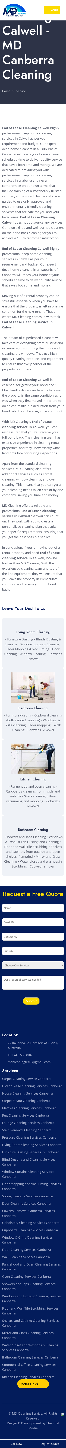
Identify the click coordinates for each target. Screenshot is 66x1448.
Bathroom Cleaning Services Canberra (30, 1357)
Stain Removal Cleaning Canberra (26, 1130)
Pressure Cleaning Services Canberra (29, 1137)
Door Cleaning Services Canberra (26, 1203)
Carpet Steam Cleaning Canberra (26, 1101)
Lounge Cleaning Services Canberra (28, 1123)
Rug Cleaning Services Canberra (25, 1115)
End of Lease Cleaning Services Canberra (32, 1086)
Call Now (16, 1444)
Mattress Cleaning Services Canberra (29, 1108)
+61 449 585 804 (20, 1055)
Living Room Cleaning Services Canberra (32, 1145)
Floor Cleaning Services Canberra (26, 1250)
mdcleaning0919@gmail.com (29, 1062)
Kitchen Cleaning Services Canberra (28, 1377)
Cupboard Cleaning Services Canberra (30, 1230)
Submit (31, 1001)
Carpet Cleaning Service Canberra (26, 1079)
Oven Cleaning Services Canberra (26, 1276)
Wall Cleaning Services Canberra (26, 1257)
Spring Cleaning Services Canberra (27, 1196)
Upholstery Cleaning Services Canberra (30, 1223)
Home (6, 91)
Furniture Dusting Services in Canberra (30, 1152)
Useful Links (29, 1384)
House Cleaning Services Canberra (27, 1093)
